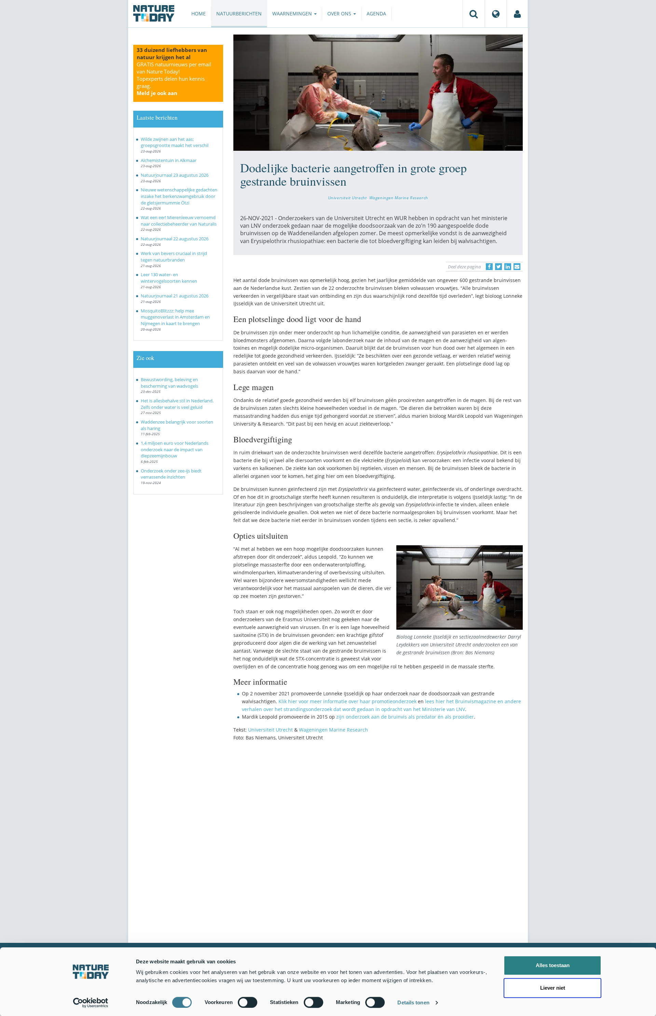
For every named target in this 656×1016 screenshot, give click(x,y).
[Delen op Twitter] (498, 266)
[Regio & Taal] (496, 13)
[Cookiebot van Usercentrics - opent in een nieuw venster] (91, 1003)
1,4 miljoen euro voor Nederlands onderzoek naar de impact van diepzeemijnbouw (174, 449)
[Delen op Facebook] (489, 266)
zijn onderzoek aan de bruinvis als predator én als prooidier (405, 716)
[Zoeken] (473, 13)
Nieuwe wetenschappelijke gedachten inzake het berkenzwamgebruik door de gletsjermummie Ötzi (179, 196)
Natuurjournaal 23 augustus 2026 (174, 175)
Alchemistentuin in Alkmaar (168, 160)
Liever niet (552, 988)
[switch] (247, 1002)
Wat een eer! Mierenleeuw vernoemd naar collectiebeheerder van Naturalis (179, 220)
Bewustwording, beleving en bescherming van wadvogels (169, 382)
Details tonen (413, 1002)
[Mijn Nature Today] (517, 13)
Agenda (376, 13)
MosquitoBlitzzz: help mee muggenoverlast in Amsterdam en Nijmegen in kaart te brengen (175, 317)
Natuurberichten (239, 13)
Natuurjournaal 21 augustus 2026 (174, 296)
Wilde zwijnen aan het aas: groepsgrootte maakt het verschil (174, 142)
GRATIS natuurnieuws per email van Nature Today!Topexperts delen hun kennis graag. (174, 78)
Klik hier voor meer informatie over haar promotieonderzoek (347, 701)
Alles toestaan (553, 965)
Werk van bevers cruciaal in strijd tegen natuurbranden (174, 256)
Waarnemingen (292, 13)
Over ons (340, 13)
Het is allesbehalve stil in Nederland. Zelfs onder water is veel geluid (177, 404)
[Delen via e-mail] (517, 266)
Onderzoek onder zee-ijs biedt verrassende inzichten (171, 474)
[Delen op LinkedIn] (507, 266)
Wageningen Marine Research (398, 197)
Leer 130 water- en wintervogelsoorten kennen (169, 277)
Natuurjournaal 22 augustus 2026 (174, 239)
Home (198, 13)
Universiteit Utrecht (347, 197)
